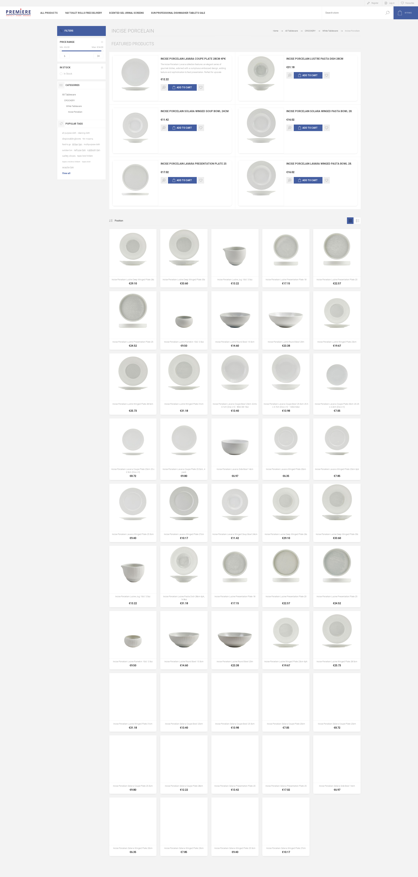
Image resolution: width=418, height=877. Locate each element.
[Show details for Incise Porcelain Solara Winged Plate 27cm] (286, 826)
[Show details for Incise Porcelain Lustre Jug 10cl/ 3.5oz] (235, 258)
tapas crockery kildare (71, 162)
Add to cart (184, 87)
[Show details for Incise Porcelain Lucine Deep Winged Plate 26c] (286, 513)
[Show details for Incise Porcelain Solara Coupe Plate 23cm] (337, 702)
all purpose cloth (69, 133)
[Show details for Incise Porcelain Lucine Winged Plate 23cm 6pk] (286, 640)
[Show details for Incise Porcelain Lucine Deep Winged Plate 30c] (337, 513)
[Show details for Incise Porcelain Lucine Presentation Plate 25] (337, 576)
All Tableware (69, 94)
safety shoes (69, 156)
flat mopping (88, 139)
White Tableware (74, 106)
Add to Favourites (201, 87)
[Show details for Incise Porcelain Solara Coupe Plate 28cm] (184, 764)
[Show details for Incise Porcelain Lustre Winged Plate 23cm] (337, 320)
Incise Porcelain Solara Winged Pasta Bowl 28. (319, 111)
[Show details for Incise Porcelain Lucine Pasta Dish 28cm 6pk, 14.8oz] (184, 576)
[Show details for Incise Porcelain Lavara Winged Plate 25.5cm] (133, 513)
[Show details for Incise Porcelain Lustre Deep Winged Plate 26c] (133, 258)
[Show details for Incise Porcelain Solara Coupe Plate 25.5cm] (133, 764)
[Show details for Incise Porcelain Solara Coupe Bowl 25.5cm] (235, 702)
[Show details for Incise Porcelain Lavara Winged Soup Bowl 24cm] (235, 513)
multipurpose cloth (92, 144)
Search (387, 12)
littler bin (77, 144)
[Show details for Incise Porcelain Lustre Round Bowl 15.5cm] (235, 320)
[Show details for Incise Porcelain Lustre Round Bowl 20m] (286, 320)
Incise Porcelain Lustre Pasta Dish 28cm (314, 58)
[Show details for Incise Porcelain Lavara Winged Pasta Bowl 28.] (261, 183)
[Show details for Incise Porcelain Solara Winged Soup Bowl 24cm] (135, 130)
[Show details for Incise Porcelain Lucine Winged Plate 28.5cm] (337, 640)
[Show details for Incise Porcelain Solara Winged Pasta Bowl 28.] (261, 130)
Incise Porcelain (75, 112)
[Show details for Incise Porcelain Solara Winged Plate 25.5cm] (235, 826)
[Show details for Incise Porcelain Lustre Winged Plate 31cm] (184, 384)
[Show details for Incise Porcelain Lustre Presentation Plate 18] (286, 258)
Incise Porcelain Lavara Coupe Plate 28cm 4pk (193, 58)
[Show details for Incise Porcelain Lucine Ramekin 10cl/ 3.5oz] (133, 640)
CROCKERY (69, 100)
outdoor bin (67, 150)
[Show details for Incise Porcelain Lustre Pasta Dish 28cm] (261, 78)
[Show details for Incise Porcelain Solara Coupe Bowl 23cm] (184, 702)
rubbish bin (93, 150)
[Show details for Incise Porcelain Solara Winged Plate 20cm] (133, 826)
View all (66, 173)
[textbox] (351, 12)
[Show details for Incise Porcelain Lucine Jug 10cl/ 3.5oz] (133, 576)
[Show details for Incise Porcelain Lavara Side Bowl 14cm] (235, 449)
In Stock (68, 73)
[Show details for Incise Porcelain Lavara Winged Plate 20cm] (286, 449)
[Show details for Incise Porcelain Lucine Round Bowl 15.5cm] (184, 640)
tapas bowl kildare (85, 156)
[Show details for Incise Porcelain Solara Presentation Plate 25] (286, 764)
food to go (66, 144)
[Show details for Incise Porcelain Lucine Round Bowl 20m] (235, 640)
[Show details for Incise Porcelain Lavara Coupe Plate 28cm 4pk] (135, 78)
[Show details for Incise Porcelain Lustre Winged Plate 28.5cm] (133, 384)
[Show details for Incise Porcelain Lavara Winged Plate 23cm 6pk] (337, 449)
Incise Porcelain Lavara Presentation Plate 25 (193, 163)
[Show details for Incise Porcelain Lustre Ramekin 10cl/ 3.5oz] (184, 320)
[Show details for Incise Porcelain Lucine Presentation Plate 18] (235, 576)
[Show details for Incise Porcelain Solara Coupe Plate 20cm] (286, 702)
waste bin (68, 167)
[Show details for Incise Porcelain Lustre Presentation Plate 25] (133, 320)
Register (374, 3)
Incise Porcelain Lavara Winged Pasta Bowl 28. (319, 163)
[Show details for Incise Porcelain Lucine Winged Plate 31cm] (133, 702)
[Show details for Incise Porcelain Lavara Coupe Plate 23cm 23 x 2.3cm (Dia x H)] (133, 449)
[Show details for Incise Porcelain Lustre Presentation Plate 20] (337, 258)
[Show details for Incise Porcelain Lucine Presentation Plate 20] (286, 576)
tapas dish (86, 162)
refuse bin (80, 150)
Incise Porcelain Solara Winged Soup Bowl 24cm (195, 111)
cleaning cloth (84, 133)
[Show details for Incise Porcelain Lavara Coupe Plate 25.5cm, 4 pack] (184, 449)
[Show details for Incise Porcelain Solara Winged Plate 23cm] (184, 826)
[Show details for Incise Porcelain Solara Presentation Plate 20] (235, 764)
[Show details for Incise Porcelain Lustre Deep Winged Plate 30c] (184, 258)
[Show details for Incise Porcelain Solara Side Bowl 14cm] (337, 764)
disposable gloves (71, 138)
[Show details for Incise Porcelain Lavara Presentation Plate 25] (135, 183)
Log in (391, 3)
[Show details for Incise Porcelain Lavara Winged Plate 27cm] (184, 513)
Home (275, 31)
